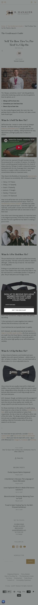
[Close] (34, 292)
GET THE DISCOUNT (19, 310)
